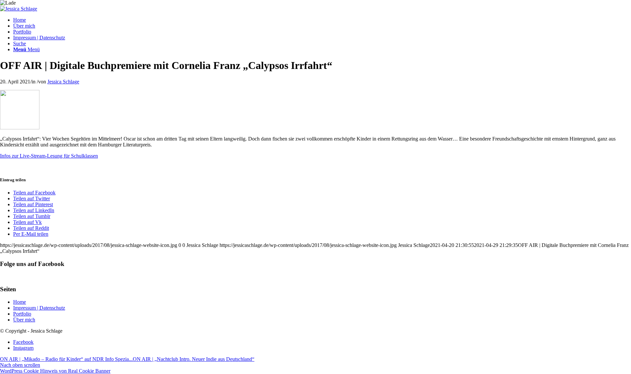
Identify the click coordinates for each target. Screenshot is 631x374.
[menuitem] (322, 20)
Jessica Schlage (63, 81)
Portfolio (22, 314)
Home (19, 302)
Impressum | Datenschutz (39, 308)
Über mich (24, 319)
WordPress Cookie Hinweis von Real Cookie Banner (55, 371)
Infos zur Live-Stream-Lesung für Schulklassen (49, 156)
